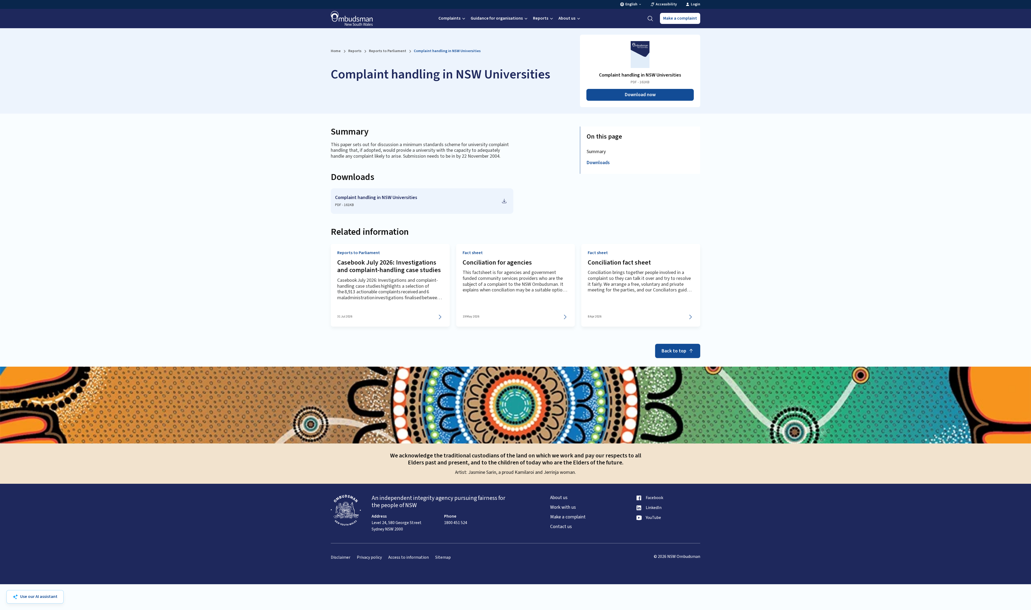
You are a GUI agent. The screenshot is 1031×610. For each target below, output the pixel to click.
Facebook (654, 497)
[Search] (650, 18)
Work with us (563, 507)
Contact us (561, 527)
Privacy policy (369, 557)
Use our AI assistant (38, 597)
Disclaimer (340, 557)
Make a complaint (680, 18)
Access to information (408, 557)
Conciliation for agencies (497, 262)
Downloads (598, 162)
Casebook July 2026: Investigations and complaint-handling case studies (389, 266)
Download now (640, 94)
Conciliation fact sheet (619, 262)
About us (566, 18)
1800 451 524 (455, 523)
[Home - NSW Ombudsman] (352, 18)
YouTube (653, 517)
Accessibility (666, 4)
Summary (596, 151)
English (631, 4)
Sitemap (443, 557)
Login (695, 4)
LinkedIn (654, 507)
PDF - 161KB (344, 205)
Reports (540, 18)
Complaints (449, 18)
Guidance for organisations (497, 18)
